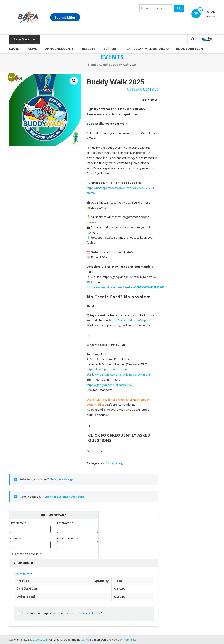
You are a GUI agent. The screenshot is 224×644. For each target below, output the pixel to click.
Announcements (59, 49)
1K (108, 463)
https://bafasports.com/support (130, 320)
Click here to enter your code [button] (64, 497)
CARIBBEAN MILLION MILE (146, 49)
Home (92, 64)
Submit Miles (65, 17)
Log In (14, 49)
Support (111, 49)
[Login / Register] (206, 39)
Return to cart (23, 574)
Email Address (67, 538)
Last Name (65, 523)
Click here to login (62, 479)
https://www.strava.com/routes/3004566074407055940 (125, 287)
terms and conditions (86, 613)
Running (104, 64)
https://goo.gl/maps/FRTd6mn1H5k (109, 385)
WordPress (129, 639)
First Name (18, 523)
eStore (85, 639)
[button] (74, 81)
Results (88, 49)
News (32, 49)
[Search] (179, 8)
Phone (15, 538)
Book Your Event (190, 49)
